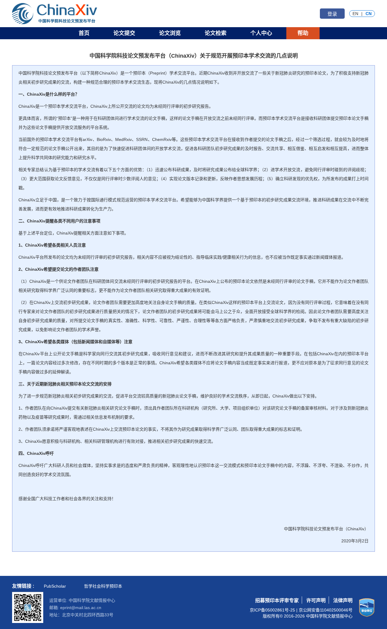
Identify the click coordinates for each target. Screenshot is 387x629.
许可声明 (316, 600)
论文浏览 (170, 33)
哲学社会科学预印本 (103, 586)
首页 (84, 33)
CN (369, 13)
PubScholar (55, 586)
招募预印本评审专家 (277, 600)
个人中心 (261, 33)
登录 (332, 14)
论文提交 (124, 33)
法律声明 (343, 600)
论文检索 (215, 33)
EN (355, 13)
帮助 (303, 33)
